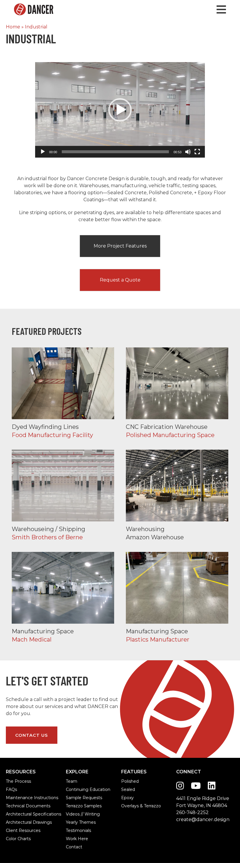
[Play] (43, 152)
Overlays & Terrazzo (127, 806)
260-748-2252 (192, 812)
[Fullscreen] (197, 152)
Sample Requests (72, 797)
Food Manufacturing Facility (63, 392)
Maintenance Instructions (13, 797)
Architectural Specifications (13, 814)
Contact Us (31, 735)
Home (13, 27)
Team (71, 781)
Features (134, 772)
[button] (120, 110)
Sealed (127, 789)
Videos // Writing (72, 814)
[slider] (115, 151)
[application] (120, 110)
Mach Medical (63, 597)
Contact (72, 847)
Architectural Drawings (13, 822)
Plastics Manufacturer (177, 597)
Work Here (72, 838)
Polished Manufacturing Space (177, 392)
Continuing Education (72, 789)
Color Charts (13, 838)
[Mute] (188, 152)
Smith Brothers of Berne (63, 495)
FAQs (11, 789)
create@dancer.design (202, 819)
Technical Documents (13, 806)
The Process (13, 781)
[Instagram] (180, 785)
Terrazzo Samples (72, 806)
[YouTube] (196, 785)
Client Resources (13, 830)
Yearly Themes (72, 822)
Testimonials (72, 830)
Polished (127, 781)
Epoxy (127, 797)
